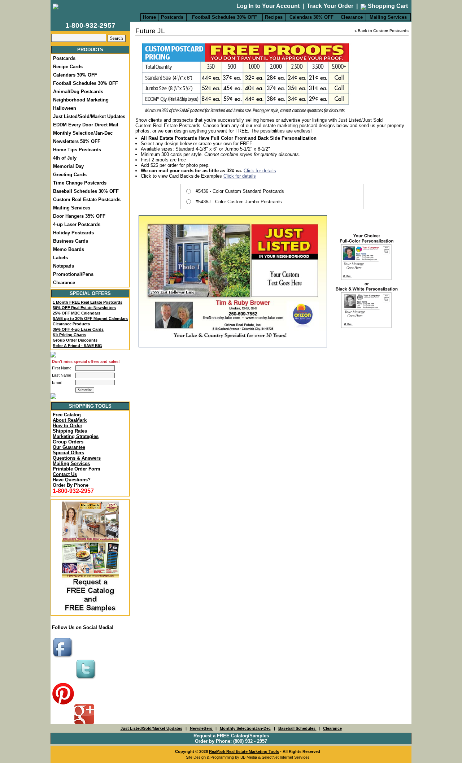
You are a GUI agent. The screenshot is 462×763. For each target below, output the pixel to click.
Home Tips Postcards (77, 149)
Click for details (260, 170)
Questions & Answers (77, 458)
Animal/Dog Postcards (78, 91)
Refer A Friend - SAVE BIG (77, 345)
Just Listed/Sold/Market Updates (89, 116)
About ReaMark (70, 420)
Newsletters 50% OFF (76, 141)
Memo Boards (68, 249)
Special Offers (68, 452)
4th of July (65, 158)
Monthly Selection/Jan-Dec (83, 133)
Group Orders (68, 442)
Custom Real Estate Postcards (87, 199)
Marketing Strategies (76, 436)
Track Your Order (330, 6)
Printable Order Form (76, 469)
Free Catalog (67, 414)
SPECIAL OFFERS (90, 293)
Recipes (274, 17)
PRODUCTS (90, 49)
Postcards (172, 17)
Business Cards (70, 241)
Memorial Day (68, 166)
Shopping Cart (387, 6)
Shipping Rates (70, 431)
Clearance (352, 17)
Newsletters (201, 728)
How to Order (67, 425)
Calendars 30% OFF (311, 17)
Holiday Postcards (73, 232)
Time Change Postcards (79, 183)
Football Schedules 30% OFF (224, 17)
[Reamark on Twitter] (86, 679)
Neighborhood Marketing (81, 100)
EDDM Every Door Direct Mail (85, 124)
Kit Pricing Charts (69, 335)
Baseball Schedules (297, 728)
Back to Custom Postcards (383, 31)
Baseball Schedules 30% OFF (86, 191)
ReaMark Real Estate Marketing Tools (244, 751)
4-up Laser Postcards (76, 224)
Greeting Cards (70, 174)
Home (149, 17)
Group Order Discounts (75, 340)
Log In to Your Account (268, 6)
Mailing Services (388, 17)
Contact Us (65, 474)
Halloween (64, 108)
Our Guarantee (69, 447)
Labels (60, 257)
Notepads (63, 266)
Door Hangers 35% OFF (79, 216)
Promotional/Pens (73, 274)
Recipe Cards (68, 66)
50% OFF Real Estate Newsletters (84, 307)
